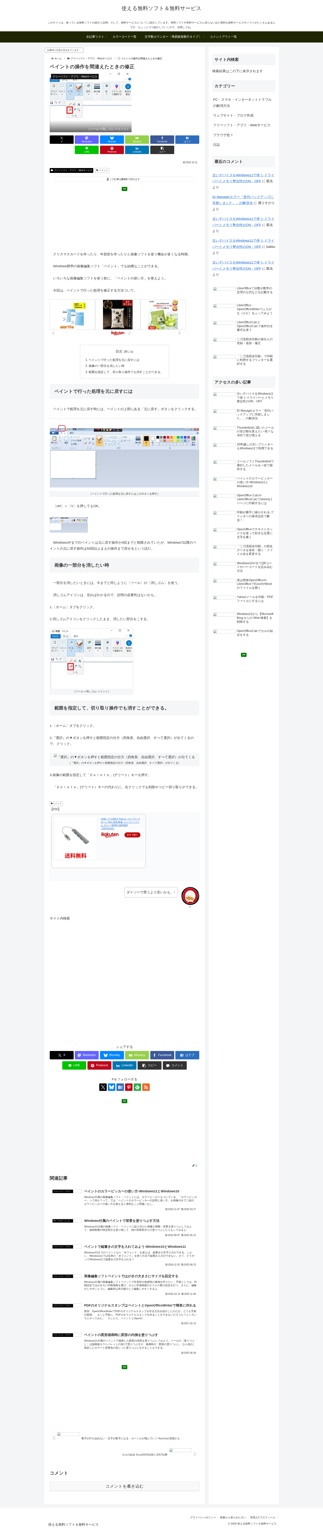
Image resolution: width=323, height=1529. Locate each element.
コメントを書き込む (124, 1486)
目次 (119, 351)
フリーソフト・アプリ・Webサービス (73, 170)
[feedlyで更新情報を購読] (137, 1087)
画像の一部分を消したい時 (106, 365)
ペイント (103, 170)
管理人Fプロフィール (262, 1517)
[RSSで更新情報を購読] (146, 1087)
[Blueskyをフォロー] (111, 1087)
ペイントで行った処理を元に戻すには (114, 359)
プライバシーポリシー (203, 1517)
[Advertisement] (124, 219)
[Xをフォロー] (103, 1087)
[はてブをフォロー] (120, 1087)
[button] (162, 150)
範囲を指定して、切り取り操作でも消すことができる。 (126, 372)
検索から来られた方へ (233, 1517)
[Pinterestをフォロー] (129, 1087)
